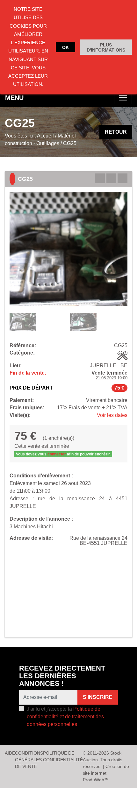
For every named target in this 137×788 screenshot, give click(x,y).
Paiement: (22, 400)
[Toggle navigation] (123, 97)
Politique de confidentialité (63, 756)
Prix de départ (31, 387)
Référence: (23, 345)
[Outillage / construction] (122, 355)
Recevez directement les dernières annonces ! (62, 675)
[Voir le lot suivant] (122, 178)
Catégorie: (22, 352)
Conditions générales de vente (29, 759)
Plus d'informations (106, 47)
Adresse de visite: (31, 538)
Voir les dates (112, 415)
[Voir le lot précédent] (100, 178)
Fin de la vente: (28, 373)
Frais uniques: (27, 407)
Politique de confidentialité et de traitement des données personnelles (65, 716)
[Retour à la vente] (111, 178)
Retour (116, 132)
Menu (14, 97)
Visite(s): (20, 415)
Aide (10, 753)
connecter (56, 454)
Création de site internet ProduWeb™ (106, 773)
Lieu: (16, 365)
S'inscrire (97, 697)
